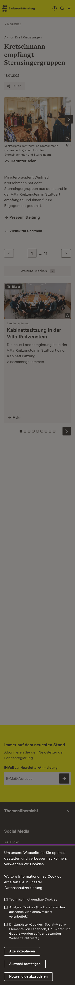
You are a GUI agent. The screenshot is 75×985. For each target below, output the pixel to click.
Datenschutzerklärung (23, 887)
